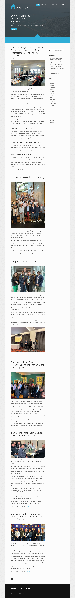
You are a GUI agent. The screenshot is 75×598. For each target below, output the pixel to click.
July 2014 (52, 112)
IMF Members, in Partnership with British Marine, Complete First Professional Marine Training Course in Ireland (27, 51)
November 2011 (53, 122)
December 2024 (53, 89)
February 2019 (52, 95)
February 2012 (52, 120)
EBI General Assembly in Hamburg (27, 177)
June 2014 (52, 114)
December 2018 (53, 97)
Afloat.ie (29, 506)
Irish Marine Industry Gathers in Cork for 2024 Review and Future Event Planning (26, 517)
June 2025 (52, 83)
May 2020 (52, 91)
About (57, 4)
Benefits (47, 4)
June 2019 (52, 93)
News (42, 4)
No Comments (20, 58)
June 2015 (52, 105)
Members (52, 4)
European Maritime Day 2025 (25, 261)
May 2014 (52, 116)
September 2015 (53, 103)
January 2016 (52, 99)
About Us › (14, 29)
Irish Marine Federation (20, 589)
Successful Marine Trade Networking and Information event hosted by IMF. (27, 365)
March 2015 (52, 107)
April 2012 (52, 118)
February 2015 (52, 109)
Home (38, 4)
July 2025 (52, 81)
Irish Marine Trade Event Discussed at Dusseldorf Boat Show (28, 434)
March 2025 (52, 85)
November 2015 (53, 101)
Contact (62, 4)
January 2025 (52, 87)
